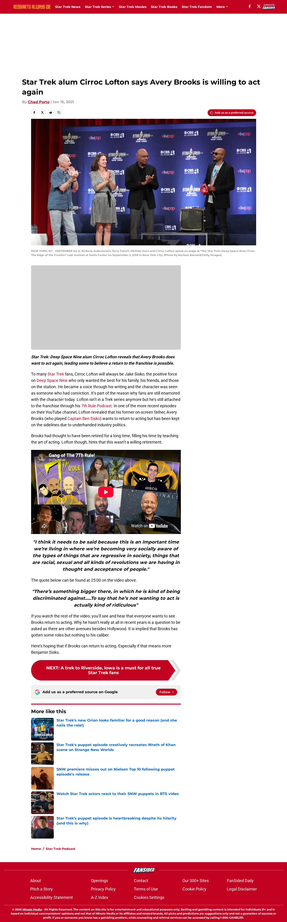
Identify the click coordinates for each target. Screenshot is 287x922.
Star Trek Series (98, 7)
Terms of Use (146, 889)
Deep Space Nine (52, 380)
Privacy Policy (103, 889)
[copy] (59, 112)
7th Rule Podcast (96, 405)
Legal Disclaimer (242, 889)
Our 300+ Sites (195, 880)
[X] (259, 6)
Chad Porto (38, 102)
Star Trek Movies (132, 7)
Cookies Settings (149, 897)
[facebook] (250, 6)
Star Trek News (67, 7)
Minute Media (32, 909)
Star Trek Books (164, 7)
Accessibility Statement (51, 897)
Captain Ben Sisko (83, 418)
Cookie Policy (194, 889)
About (35, 880)
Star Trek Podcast (60, 849)
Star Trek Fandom (197, 7)
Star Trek (55, 374)
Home (36, 849)
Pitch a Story (41, 889)
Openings (99, 880)
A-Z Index (99, 897)
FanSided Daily (240, 880)
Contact (141, 880)
